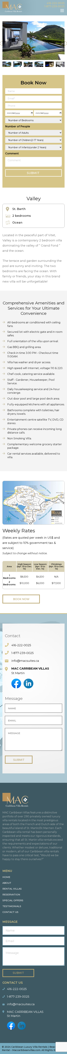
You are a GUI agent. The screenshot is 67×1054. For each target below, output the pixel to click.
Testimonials (11, 906)
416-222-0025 (56, 3)
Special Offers (12, 900)
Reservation (11, 894)
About (6, 882)
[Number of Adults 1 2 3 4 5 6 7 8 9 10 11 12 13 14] (33, 133)
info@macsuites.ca (25, 661)
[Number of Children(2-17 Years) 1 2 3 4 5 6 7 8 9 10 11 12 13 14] (33, 140)
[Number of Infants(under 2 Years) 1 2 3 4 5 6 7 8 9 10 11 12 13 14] (33, 147)
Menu (62, 10)
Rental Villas (12, 888)
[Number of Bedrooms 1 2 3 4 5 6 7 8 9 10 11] (33, 120)
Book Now (21, 599)
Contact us (10, 912)
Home (6, 877)
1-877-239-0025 (54, 6)
